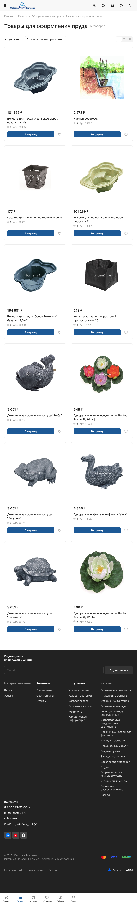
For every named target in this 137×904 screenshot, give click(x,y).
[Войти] (112, 5)
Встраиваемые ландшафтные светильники (110, 723)
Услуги (8, 695)
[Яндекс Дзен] (23, 835)
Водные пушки (110, 751)
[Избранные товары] (121, 5)
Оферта (53, 869)
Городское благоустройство (112, 787)
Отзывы (41, 701)
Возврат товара (78, 701)
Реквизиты (75, 711)
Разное (105, 795)
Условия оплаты (78, 690)
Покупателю (77, 683)
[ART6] (119, 869)
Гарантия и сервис (80, 706)
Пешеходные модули (114, 746)
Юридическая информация (77, 718)
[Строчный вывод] (124, 39)
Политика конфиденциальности (23, 869)
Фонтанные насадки (114, 706)
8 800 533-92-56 (15, 807)
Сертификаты (45, 695)
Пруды (105, 767)
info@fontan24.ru (15, 812)
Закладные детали (113, 756)
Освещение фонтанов (115, 701)
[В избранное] (59, 134)
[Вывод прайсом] (129, 39)
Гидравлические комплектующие (111, 774)
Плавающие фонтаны (114, 695)
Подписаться (119, 670)
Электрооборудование (115, 761)
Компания (43, 683)
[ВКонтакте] (7, 835)
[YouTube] (15, 835)
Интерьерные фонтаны (115, 781)
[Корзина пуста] (130, 5)
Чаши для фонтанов (113, 740)
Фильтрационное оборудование (112, 713)
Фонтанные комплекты (116, 690)
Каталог (9, 690)
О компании (44, 690)
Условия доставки (80, 695)
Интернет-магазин (17, 683)
